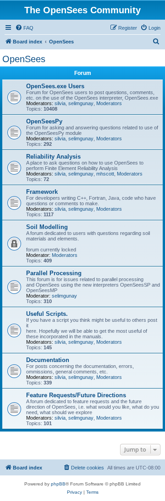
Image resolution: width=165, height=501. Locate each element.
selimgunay (81, 103)
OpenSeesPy (44, 121)
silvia (60, 103)
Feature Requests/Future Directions (76, 395)
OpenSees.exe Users (55, 86)
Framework (42, 191)
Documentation (47, 360)
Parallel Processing (54, 273)
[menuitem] (24, 27)
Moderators (109, 103)
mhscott (105, 173)
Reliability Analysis (53, 156)
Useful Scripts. (47, 313)
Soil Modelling (47, 227)
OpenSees (23, 59)
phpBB (58, 483)
